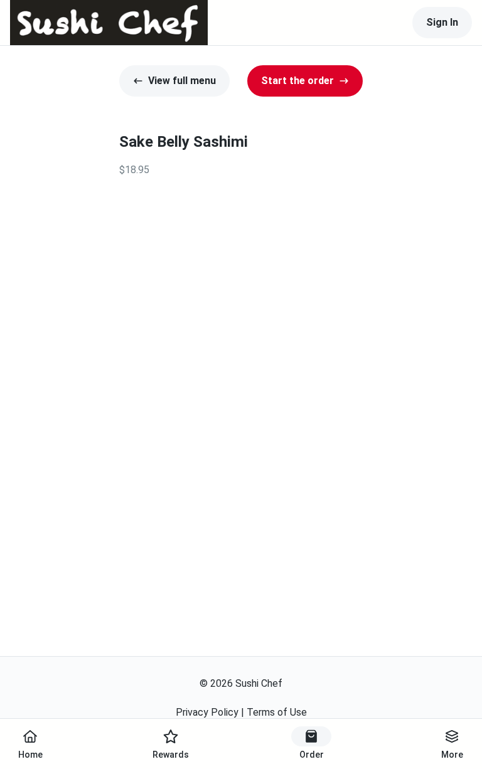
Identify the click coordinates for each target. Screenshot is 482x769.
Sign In (442, 22)
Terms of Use (277, 712)
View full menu (182, 81)
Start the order (297, 81)
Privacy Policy (207, 712)
